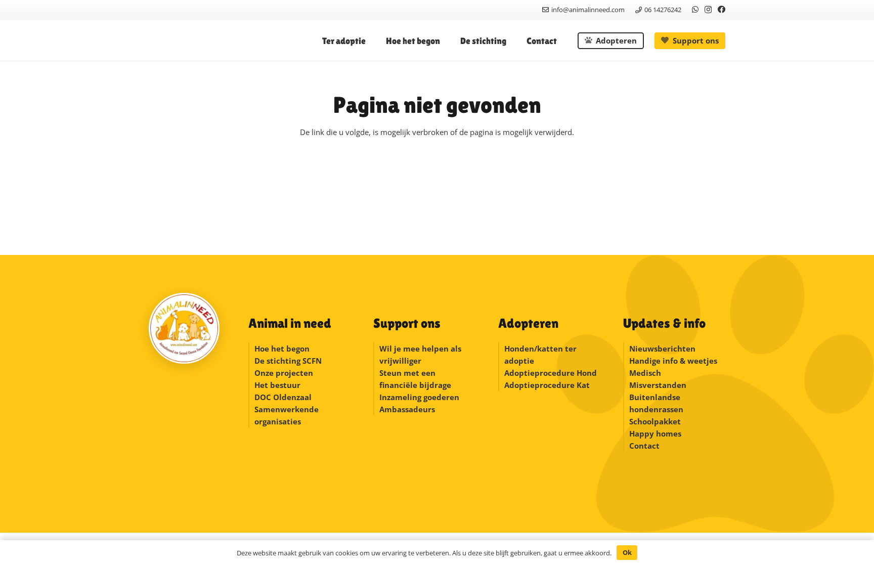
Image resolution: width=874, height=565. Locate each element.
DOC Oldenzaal (283, 397)
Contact (644, 446)
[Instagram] (708, 10)
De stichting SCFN (288, 361)
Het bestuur (277, 385)
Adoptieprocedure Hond (550, 373)
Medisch (645, 373)
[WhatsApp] (695, 9)
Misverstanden (657, 385)
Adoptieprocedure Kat (547, 385)
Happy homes (655, 433)
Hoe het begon (282, 348)
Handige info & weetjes (673, 361)
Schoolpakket (655, 421)
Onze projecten (283, 373)
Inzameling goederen (420, 397)
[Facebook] (721, 9)
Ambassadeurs (407, 409)
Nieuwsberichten (662, 348)
